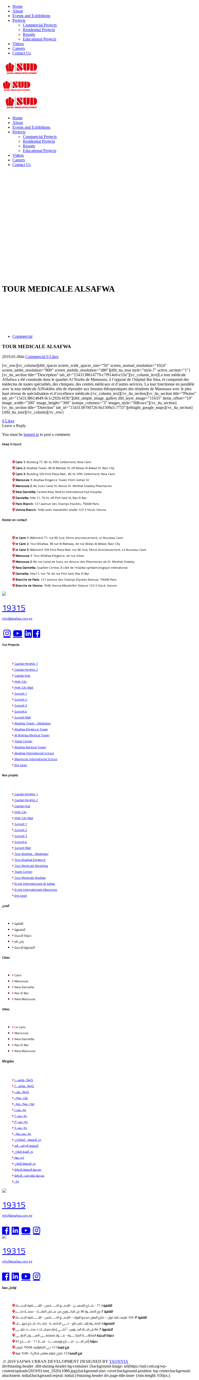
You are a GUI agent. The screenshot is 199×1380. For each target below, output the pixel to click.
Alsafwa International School (34, 753)
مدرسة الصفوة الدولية (27, 1169)
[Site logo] (21, 75)
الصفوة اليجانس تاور (26, 1146)
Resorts (29, 34)
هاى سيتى (21, 1098)
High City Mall (23, 687)
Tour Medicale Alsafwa (30, 878)
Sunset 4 (20, 711)
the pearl (20, 765)
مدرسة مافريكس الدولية (29, 1175)
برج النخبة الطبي (23, 1152)
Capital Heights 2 (26, 669)
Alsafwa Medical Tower (30, 747)
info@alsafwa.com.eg (17, 618)
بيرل (16, 1181)
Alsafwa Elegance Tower (31, 729)
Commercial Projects (40, 25)
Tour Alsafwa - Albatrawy (31, 854)
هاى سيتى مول (24, 1104)
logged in (31, 434)
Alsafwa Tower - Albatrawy (32, 723)
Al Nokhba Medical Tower (31, 735)
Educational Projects (39, 39)
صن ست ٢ (20, 1116)
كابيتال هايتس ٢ (24, 1086)
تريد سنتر (19, 1158)
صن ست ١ (20, 1110)
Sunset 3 (20, 705)
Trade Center (23, 741)
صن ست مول (22, 1134)
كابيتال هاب (21, 1092)
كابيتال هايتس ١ (23, 1080)
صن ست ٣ (21, 1122)
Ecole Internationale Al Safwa (34, 884)
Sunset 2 (20, 699)
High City (20, 681)
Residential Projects (39, 30)
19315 (13, 607)
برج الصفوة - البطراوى (27, 1140)
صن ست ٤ (20, 1128)
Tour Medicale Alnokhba (31, 866)
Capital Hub (22, 675)
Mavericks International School (35, 759)
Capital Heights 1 (26, 664)
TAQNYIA (118, 1361)
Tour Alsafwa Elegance (30, 860)
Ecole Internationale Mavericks (35, 889)
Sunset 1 (20, 693)
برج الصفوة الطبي (25, 1163)
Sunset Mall (22, 717)
